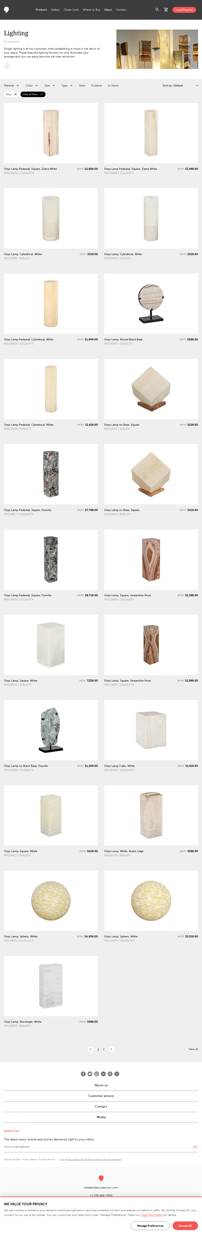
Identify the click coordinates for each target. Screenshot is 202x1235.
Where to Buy (91, 9)
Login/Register (184, 9)
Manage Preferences (150, 1225)
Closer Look (71, 9)
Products (41, 9)
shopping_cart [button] (166, 9)
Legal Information (151, 1215)
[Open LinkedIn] (103, 1074)
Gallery (55, 9)
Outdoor (96, 85)
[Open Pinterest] (96, 1074)
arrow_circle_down (7, 66)
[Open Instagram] (110, 1074)
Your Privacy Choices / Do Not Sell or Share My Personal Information (91, 1159)
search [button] (157, 9)
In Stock (113, 85)
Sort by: (168, 85)
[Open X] (116, 1074)
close (16, 94)
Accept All (185, 1225)
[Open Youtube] (90, 1074)
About (108, 9)
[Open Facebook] (83, 1074)
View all (193, 1049)
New (82, 85)
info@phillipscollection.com (101, 1187)
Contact (121, 9)
